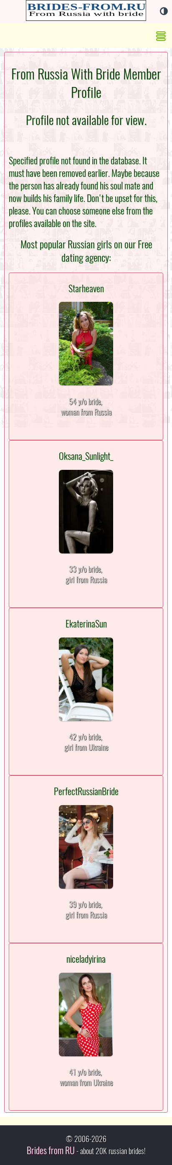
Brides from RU (51, 1150)
